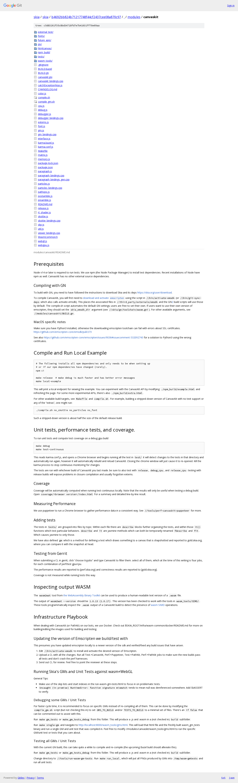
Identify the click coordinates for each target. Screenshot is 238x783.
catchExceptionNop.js (50, 85)
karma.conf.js (45, 146)
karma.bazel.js (46, 142)
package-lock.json (48, 163)
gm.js (41, 130)
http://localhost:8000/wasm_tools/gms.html (103, 725)
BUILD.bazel (45, 69)
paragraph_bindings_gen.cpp (54, 179)
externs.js (43, 122)
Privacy (30, 777)
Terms (40, 777)
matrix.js (43, 155)
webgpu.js (43, 245)
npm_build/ (44, 52)
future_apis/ (44, 40)
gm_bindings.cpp (47, 134)
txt (223, 777)
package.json (45, 167)
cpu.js (41, 105)
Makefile (43, 151)
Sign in (231, 5)
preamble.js (44, 200)
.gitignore (43, 64)
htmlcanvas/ (45, 48)
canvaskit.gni (45, 77)
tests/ (41, 56)
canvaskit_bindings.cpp (50, 81)
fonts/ (41, 36)
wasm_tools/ (45, 60)
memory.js (44, 159)
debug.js (42, 109)
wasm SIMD (158, 605)
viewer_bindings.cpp (49, 233)
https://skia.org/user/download (154, 292)
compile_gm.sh (46, 101)
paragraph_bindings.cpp (51, 175)
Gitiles (21, 777)
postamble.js (45, 196)
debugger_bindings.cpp (50, 118)
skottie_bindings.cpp (49, 220)
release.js (43, 208)
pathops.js (44, 191)
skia (37, 17)
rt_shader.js (44, 212)
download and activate (103, 298)
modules (134, 17)
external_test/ (45, 32)
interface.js (44, 138)
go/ (40, 44)
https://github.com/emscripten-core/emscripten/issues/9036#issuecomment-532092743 (93, 337)
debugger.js (44, 114)
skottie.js (43, 216)
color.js (42, 93)
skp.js (41, 224)
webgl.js (42, 241)
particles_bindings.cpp (50, 187)
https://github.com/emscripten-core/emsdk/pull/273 (63, 332)
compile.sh (44, 97)
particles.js (44, 183)
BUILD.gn (43, 73)
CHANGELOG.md (47, 89)
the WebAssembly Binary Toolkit (81, 595)
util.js (41, 228)
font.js (41, 126)
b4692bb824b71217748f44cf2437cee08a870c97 (86, 17)
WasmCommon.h (48, 237)
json (232, 777)
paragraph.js (45, 171)
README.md (45, 204)
